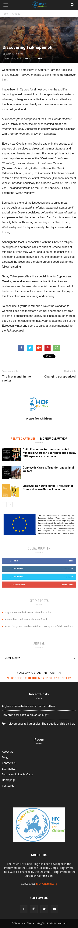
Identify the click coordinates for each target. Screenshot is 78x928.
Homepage (9, 780)
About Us (7, 751)
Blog (5, 757)
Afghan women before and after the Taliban (28, 612)
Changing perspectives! (60, 376)
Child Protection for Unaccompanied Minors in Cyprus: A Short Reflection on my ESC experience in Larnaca (49, 453)
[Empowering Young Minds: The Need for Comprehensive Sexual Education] (11, 490)
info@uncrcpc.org (46, 883)
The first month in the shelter (16, 378)
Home (5, 13)
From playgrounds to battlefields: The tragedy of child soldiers (39, 626)
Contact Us (9, 763)
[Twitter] (44, 909)
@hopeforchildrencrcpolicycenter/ (39, 678)
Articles (16, 13)
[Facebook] (23, 909)
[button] (72, 5)
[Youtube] (54, 909)
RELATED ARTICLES (23, 438)
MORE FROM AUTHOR (53, 438)
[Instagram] (34, 909)
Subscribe (67, 584)
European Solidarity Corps (18, 774)
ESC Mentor (9, 768)
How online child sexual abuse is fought (26, 619)
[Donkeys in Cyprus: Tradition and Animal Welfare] (11, 472)
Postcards (8, 785)
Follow (69, 568)
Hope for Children (39, 418)
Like (71, 560)
